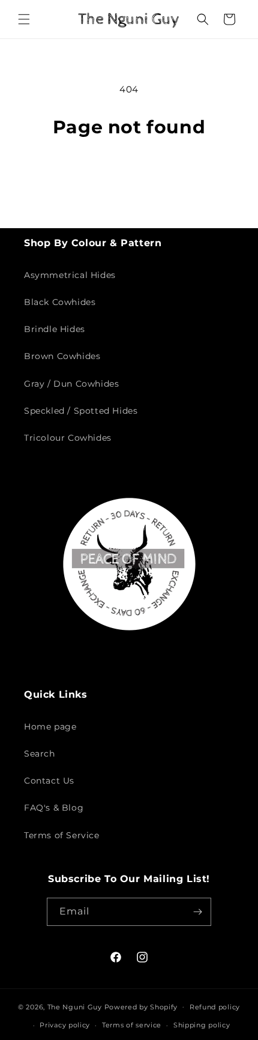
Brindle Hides (54, 329)
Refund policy (215, 1007)
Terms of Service (62, 835)
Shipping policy (201, 1025)
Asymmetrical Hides (70, 275)
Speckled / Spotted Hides (80, 410)
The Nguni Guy (74, 1006)
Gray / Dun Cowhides (71, 383)
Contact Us (49, 780)
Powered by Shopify (141, 1006)
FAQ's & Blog (53, 807)
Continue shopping (129, 171)
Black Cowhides (59, 302)
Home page (50, 726)
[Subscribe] (197, 912)
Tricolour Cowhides (68, 437)
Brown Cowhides (62, 356)
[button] (24, 19)
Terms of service (131, 1025)
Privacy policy (65, 1025)
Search (39, 753)
